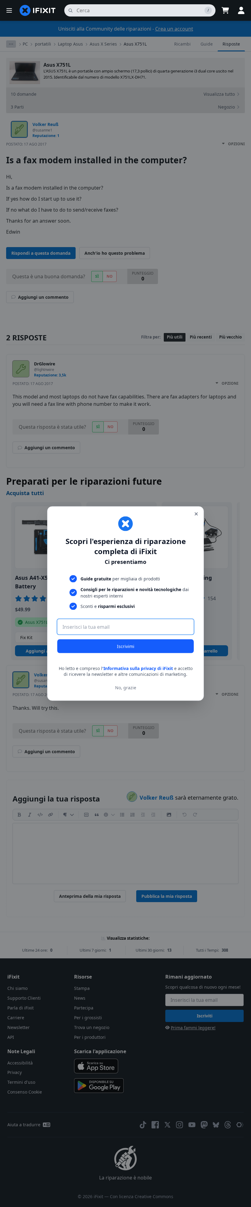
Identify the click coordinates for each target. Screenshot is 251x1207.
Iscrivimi (125, 646)
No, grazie (125, 688)
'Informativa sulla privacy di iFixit (137, 668)
